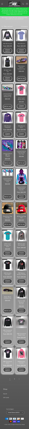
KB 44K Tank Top (7, 71)
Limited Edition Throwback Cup (7, 180)
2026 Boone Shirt (21, 126)
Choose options (7, 50)
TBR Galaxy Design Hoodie (21, 274)
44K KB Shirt (21, 43)
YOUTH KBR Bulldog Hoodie (21, 302)
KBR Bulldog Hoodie (21, 362)
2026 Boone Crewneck (7, 126)
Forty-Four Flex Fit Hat (7, 217)
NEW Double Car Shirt (7, 274)
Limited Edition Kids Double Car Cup (21, 153)
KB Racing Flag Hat (21, 217)
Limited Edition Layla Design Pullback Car (7, 95)
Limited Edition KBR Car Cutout (7, 155)
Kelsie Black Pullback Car (7, 297)
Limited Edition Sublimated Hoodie (21, 188)
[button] (2, 4)
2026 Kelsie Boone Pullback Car (21, 68)
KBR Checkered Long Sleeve (7, 331)
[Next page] (19, 379)
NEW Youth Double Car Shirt (7, 245)
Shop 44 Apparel (12, 424)
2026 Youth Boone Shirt (21, 98)
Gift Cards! (6, 397)
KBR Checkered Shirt (7, 362)
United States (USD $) (13, 412)
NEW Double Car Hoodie (21, 244)
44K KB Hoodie (7, 43)
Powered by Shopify (20, 424)
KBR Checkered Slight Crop (21, 334)
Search (5, 394)
